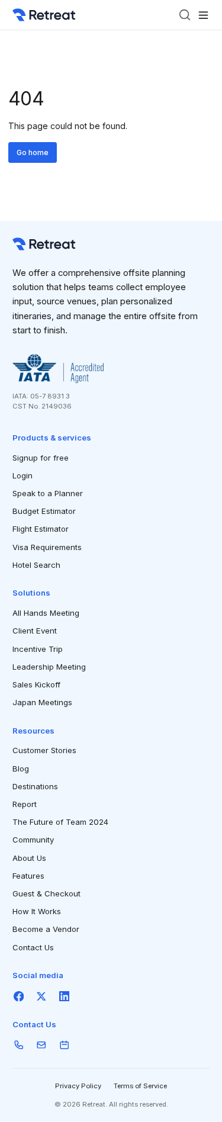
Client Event (34, 630)
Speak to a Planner (47, 493)
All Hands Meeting (45, 613)
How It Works (36, 911)
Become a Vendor (45, 929)
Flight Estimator (40, 528)
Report (24, 804)
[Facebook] (18, 996)
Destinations (35, 786)
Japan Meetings (42, 702)
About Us (29, 858)
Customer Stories (44, 750)
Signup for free (40, 457)
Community (33, 839)
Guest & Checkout (46, 893)
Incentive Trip (37, 649)
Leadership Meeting (49, 666)
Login (22, 475)
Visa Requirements (47, 547)
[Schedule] (64, 1045)
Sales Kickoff (36, 684)
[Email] (42, 1045)
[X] (42, 996)
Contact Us (33, 947)
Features (28, 875)
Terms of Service (140, 1086)
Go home (33, 152)
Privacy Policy (78, 1086)
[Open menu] (203, 15)
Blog (20, 768)
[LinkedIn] (64, 996)
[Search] (184, 14)
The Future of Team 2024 (60, 822)
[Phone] (18, 1045)
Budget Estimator (44, 511)
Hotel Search (36, 565)
